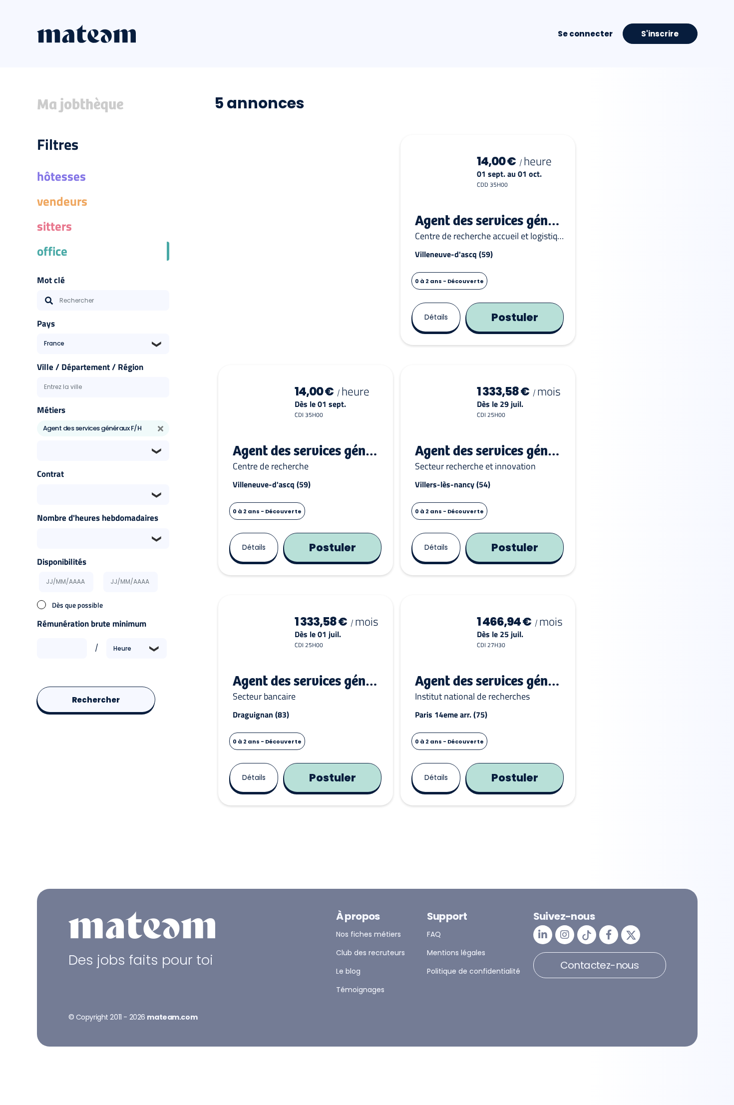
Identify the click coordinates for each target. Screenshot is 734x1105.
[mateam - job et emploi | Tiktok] (586, 934)
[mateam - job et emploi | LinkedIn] (542, 934)
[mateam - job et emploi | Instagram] (564, 934)
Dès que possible (77, 605)
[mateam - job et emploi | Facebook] (608, 934)
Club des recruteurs (370, 953)
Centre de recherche (271, 466)
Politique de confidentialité (473, 971)
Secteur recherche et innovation (475, 466)
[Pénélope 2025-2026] (305, 240)
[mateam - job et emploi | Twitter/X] (630, 934)
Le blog (348, 971)
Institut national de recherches (472, 696)
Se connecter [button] (585, 33)
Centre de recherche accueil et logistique (489, 236)
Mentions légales (456, 953)
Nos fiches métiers (368, 934)
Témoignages (360, 990)
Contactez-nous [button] (599, 965)
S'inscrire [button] (660, 33)
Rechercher (96, 700)
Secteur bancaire (264, 696)
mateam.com (172, 1017)
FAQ (434, 934)
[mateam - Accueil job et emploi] (86, 33)
